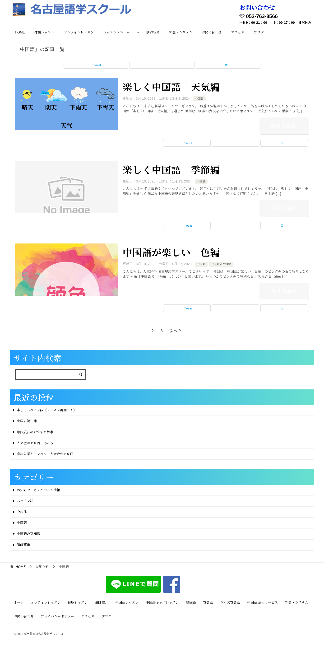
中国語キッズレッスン (162, 602)
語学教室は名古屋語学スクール (44, 633)
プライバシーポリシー (57, 616)
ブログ (259, 32)
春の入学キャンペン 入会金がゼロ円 (45, 454)
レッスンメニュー (116, 32)
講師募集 (23, 545)
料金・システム (180, 32)
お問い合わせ (212, 32)
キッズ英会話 (230, 602)
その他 (22, 512)
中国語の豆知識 (221, 264)
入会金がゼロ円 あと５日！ (38, 443)
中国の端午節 (27, 421)
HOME (20, 32)
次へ (173, 331)
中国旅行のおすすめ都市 (35, 432)
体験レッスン (44, 32)
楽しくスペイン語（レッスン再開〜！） (47, 410)
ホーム (19, 602)
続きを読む (284, 125)
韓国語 (191, 602)
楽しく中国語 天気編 (171, 86)
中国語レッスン (127, 602)
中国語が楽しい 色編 (171, 252)
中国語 (199, 98)
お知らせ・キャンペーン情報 (38, 490)
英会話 (208, 602)
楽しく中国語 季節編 (171, 169)
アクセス (237, 32)
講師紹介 (153, 32)
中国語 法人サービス (262, 602)
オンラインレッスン (79, 32)
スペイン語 (25, 501)
